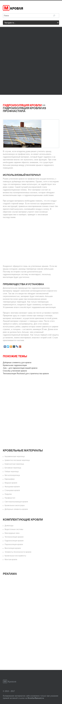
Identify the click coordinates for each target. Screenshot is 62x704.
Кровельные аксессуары (15, 505)
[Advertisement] (31, 61)
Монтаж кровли (11, 560)
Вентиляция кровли (13, 548)
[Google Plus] (20, 346)
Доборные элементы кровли (16, 509)
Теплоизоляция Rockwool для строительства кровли (26, 373)
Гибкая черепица (12, 472)
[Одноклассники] (11, 346)
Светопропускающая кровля (16, 502)
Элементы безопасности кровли (18, 552)
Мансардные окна (12, 533)
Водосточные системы (14, 529)
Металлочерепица (12, 475)
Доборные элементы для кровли (17, 362)
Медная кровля (11, 483)
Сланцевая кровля (12, 490)
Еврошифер (10, 479)
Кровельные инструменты (15, 556)
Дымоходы (9, 526)
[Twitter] (8, 346)
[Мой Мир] (14, 346)
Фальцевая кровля (12, 487)
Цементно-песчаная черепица (17, 460)
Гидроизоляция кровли (22, 105)
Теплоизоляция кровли (14, 537)
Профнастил (10, 498)
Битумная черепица (13, 468)
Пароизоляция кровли (14, 544)
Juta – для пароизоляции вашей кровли (20, 368)
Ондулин (8, 494)
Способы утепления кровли (15, 371)
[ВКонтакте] (4, 346)
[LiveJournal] (17, 346)
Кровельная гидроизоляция (15, 365)
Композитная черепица (14, 464)
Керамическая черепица (15, 456)
